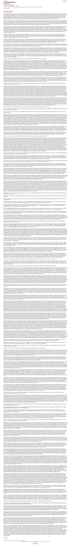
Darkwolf (7, 3)
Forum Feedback (11, 4)
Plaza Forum (23, 540)
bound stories (35, 543)
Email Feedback (6, 4)
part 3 (8, 8)
